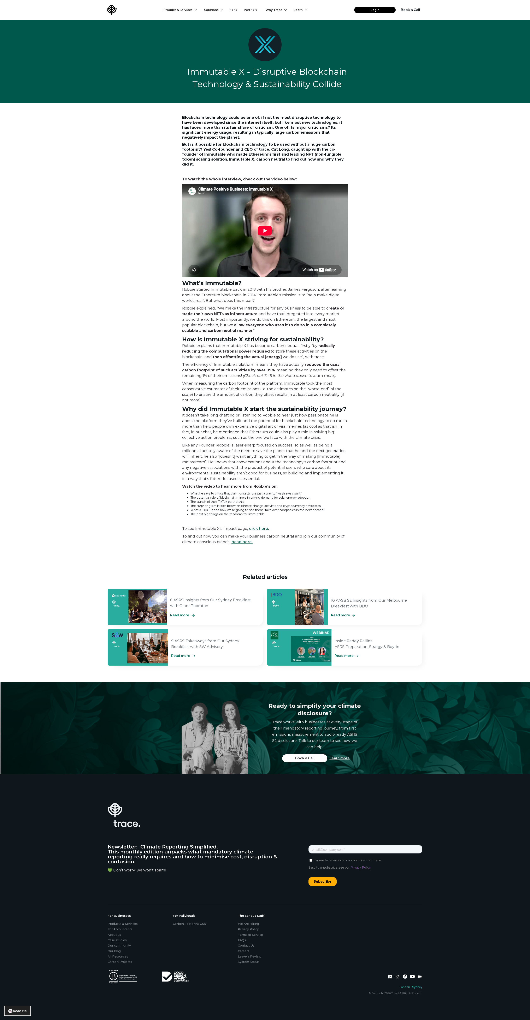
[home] (117, 10)
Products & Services (123, 924)
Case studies (117, 940)
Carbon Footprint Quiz (190, 924)
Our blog (114, 951)
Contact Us (246, 945)
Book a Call (410, 10)
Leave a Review (249, 956)
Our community (119, 945)
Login (375, 10)
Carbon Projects (120, 962)
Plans (233, 10)
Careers (243, 951)
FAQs (242, 940)
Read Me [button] (20, 1011)
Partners (250, 10)
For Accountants (120, 929)
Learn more (340, 758)
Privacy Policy (248, 929)
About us (114, 935)
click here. (259, 528)
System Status (248, 962)
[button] (181, 10)
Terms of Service (250, 935)
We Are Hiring (248, 924)
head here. (242, 542)
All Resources (118, 956)
